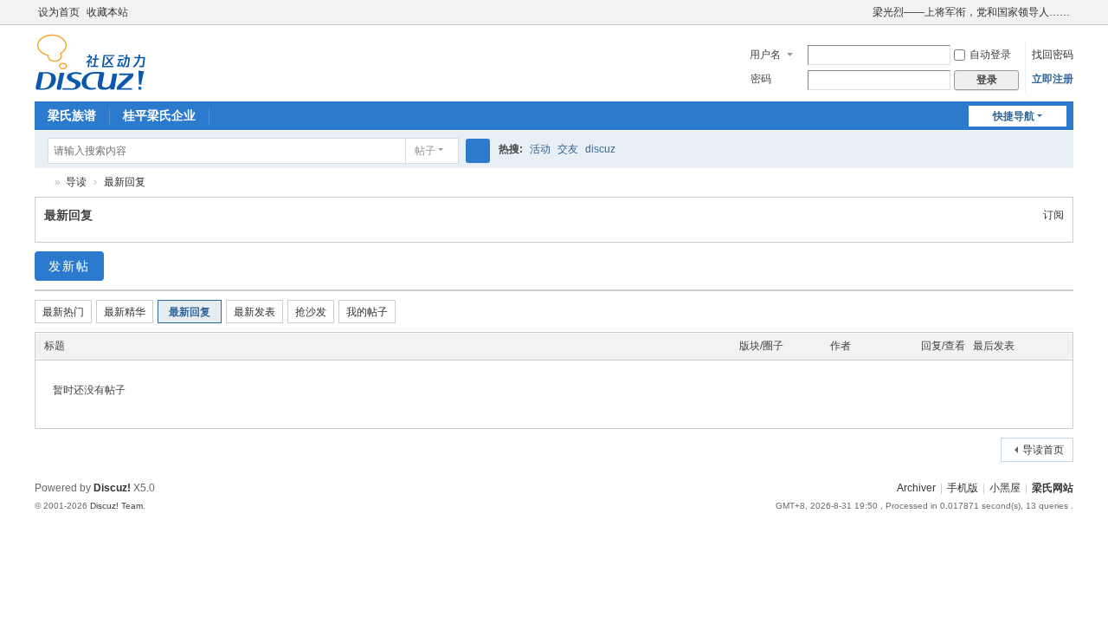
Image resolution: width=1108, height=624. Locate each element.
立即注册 (1052, 79)
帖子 (425, 151)
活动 (540, 149)
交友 (567, 149)
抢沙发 (310, 312)
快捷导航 (1013, 116)
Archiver (916, 488)
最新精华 (124, 312)
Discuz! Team (116, 505)
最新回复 (124, 182)
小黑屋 (1005, 488)
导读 (76, 182)
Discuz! (112, 488)
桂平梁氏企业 (159, 115)
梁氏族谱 (72, 115)
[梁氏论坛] (90, 61)
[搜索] (478, 151)
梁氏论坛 (41, 182)
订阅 (1053, 215)
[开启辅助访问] (864, 12)
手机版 (962, 488)
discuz (600, 149)
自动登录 (990, 55)
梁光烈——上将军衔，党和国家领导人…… (971, 12)
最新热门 (63, 312)
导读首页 (1043, 450)
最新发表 (254, 312)
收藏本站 (107, 12)
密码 (760, 79)
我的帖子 (367, 312)
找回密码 (1052, 55)
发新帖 (69, 266)
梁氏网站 (1052, 488)
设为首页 (59, 12)
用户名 (765, 55)
